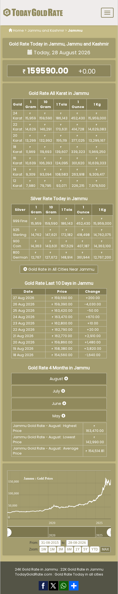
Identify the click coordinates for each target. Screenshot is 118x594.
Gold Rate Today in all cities (79, 574)
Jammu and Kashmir (45, 30)
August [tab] (57, 378)
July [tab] (57, 391)
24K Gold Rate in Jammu (36, 569)
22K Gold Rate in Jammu (81, 569)
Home (18, 30)
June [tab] (57, 403)
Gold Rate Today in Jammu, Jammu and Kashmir (59, 44)
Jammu (75, 30)
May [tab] (56, 416)
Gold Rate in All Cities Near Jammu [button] (60, 269)
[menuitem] (59, 532)
